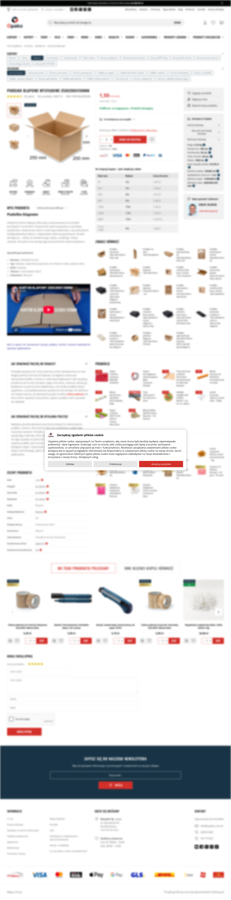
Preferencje (116, 464)
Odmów (70, 464)
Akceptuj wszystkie (161, 464)
